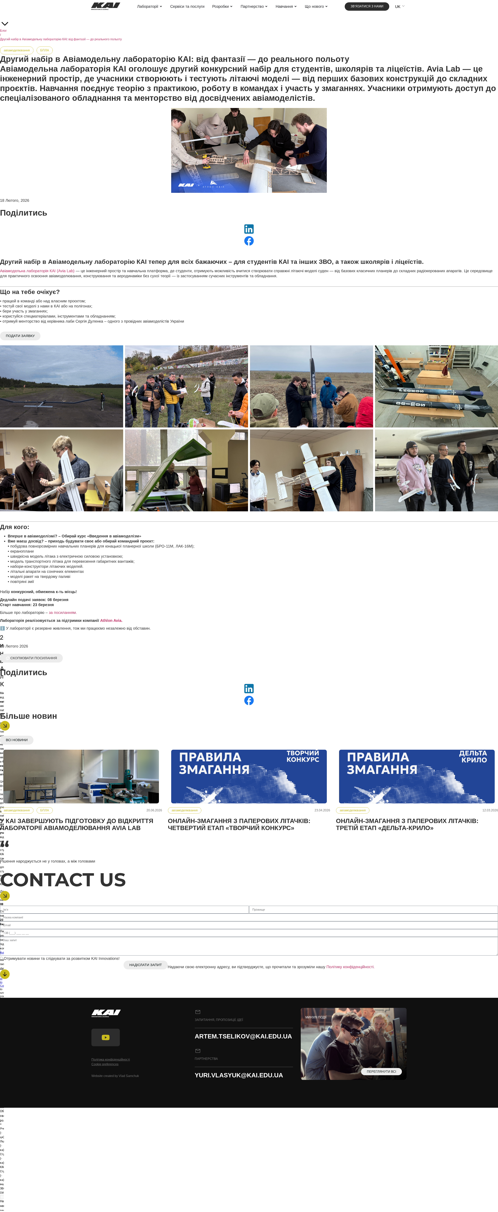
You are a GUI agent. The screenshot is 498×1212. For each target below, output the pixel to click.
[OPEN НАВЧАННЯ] (295, 6)
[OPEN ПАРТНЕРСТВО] (266, 6)
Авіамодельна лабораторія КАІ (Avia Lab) (37, 271)
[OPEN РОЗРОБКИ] (231, 6)
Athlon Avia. (111, 620)
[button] (31, 658)
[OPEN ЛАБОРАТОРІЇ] (160, 6)
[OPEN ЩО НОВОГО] (326, 6)
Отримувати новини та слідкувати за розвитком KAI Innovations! (62, 958)
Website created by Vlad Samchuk (115, 1076)
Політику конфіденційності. (350, 967)
